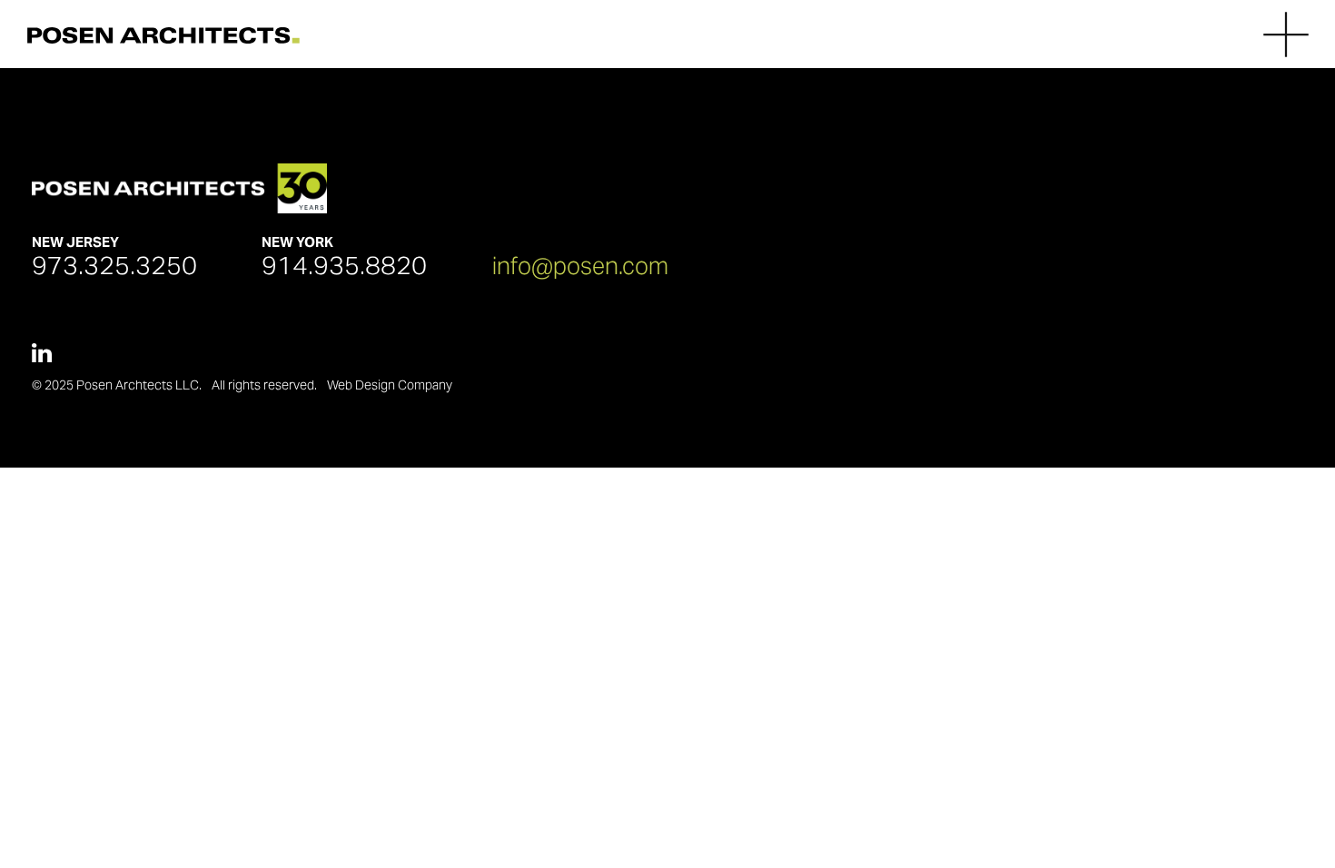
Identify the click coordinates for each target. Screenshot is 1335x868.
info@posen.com (580, 266)
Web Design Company (389, 385)
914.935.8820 (344, 265)
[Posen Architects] (163, 34)
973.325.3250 (114, 265)
